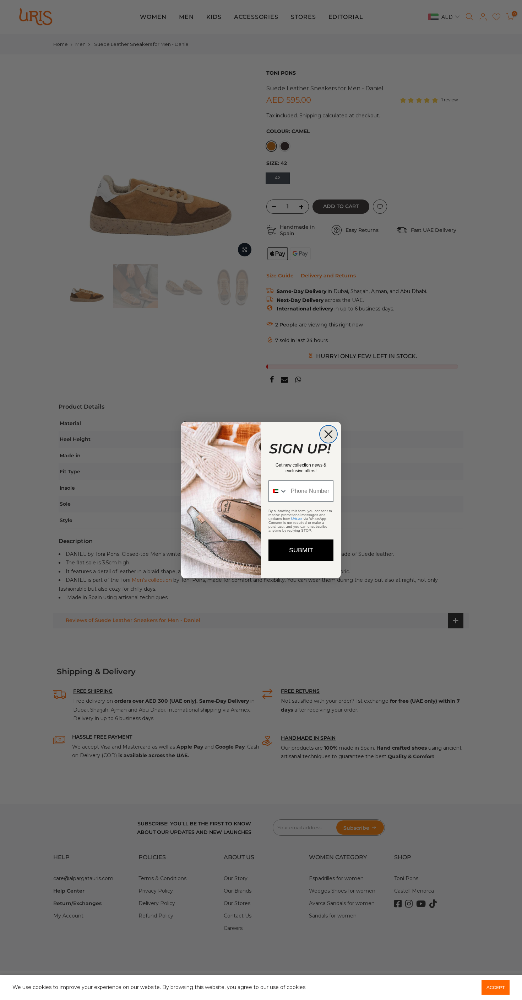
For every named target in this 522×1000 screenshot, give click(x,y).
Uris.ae (297, 519)
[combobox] (278, 491)
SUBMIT (301, 550)
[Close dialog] (328, 434)
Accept (495, 987)
